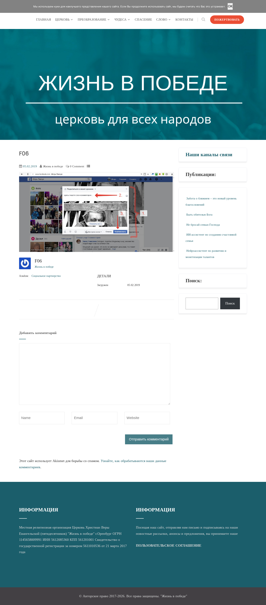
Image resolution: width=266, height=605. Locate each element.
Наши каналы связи (209, 154)
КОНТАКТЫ (184, 19)
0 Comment (77, 166)
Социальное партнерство (46, 275)
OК (230, 6)
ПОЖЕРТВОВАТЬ (227, 20)
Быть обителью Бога (199, 214)
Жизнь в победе (44, 266)
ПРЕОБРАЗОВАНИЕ (92, 19)
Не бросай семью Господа (203, 224)
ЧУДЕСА (121, 19)
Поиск (230, 303)
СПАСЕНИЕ (143, 19)
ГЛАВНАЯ (43, 19)
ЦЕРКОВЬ (62, 19)
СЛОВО (161, 19)
